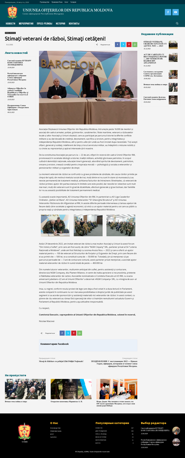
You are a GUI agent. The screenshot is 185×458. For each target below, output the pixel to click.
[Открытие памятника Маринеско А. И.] (71, 389)
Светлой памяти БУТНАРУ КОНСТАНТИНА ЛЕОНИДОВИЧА (19, 62)
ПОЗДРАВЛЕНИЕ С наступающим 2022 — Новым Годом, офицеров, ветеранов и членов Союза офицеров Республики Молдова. (114, 363)
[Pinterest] (129, 44)
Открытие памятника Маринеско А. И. (67, 401)
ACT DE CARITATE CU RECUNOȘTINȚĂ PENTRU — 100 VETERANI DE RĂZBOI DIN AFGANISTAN (155, 58)
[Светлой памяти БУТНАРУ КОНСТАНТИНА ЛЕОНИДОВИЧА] (176, 430)
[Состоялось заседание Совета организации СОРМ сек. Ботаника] (173, 74)
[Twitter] (123, 44)
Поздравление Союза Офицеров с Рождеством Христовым (18, 107)
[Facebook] (168, 12)
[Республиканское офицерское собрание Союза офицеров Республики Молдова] (176, 442)
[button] (177, 23)
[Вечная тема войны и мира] (25, 389)
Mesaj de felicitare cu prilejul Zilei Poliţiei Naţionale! (61, 361)
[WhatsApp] (134, 44)
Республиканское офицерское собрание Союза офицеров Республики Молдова (16, 76)
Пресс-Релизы (10, 33)
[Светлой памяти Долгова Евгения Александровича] (173, 100)
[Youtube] (175, 12)
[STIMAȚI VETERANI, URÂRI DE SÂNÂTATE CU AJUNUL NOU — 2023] (173, 44)
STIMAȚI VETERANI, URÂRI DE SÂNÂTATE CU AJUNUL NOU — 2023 (155, 43)
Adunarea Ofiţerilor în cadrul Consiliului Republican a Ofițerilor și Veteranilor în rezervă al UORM (17, 92)
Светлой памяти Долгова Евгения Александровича (155, 98)
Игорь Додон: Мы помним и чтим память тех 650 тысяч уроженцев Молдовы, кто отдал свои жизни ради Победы (116, 403)
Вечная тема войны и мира (16, 401)
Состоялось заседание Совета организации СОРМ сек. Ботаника (153, 73)
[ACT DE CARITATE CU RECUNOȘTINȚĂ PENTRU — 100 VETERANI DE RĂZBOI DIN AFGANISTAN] (173, 57)
